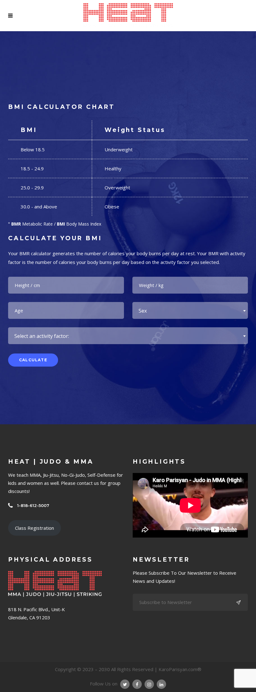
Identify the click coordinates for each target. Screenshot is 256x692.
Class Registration (34, 528)
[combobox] (190, 310)
